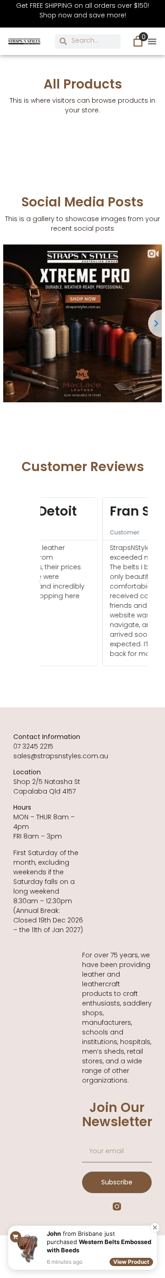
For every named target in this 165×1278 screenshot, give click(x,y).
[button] (152, 41)
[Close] (155, 1227)
